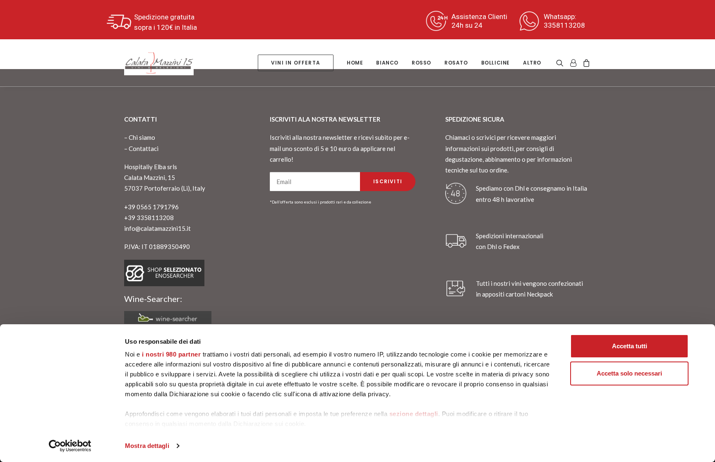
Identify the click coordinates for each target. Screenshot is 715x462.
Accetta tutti (629, 345)
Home (355, 62)
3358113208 (564, 25)
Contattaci (143, 148)
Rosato (456, 62)
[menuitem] (295, 62)
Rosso (421, 62)
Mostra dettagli (147, 445)
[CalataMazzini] (159, 62)
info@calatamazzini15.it (157, 228)
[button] (561, 62)
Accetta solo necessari (629, 373)
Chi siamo (142, 137)
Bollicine (495, 62)
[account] (573, 62)
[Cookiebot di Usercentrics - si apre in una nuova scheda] (70, 446)
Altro (532, 62)
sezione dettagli (413, 413)
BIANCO (387, 62)
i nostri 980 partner (171, 354)
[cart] (585, 62)
